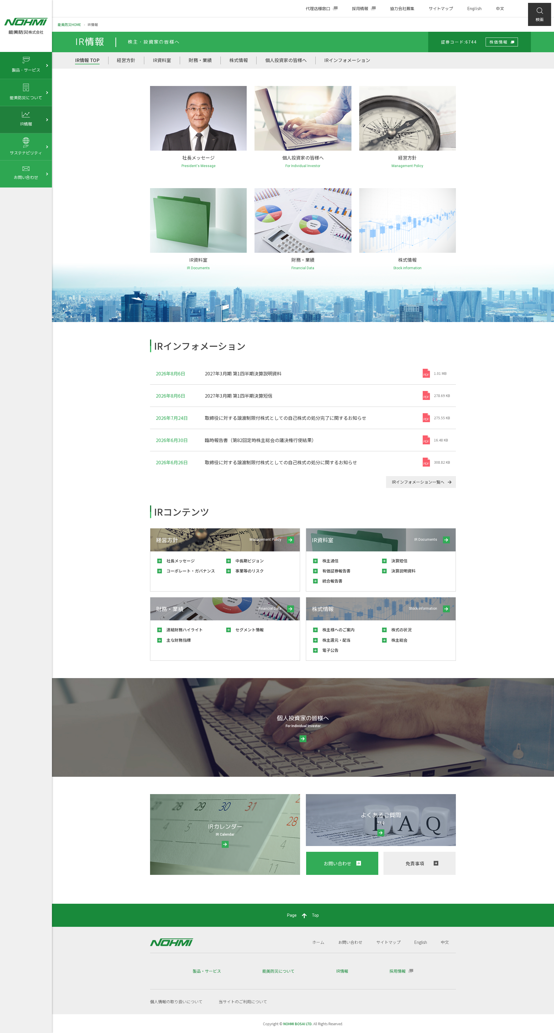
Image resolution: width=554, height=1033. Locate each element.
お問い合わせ (350, 942)
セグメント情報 (285, 219)
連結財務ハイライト (289, 211)
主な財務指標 (283, 227)
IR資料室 (162, 60)
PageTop (303, 915)
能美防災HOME (69, 24)
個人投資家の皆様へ (286, 60)
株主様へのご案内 (391, 211)
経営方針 (126, 60)
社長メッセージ (389, 108)
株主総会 (383, 236)
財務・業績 (200, 60)
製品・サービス (207, 971)
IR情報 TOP (87, 60)
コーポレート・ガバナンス (399, 125)
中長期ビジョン (389, 117)
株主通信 (174, 211)
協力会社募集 (402, 8)
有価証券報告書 (180, 227)
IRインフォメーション (347, 60)
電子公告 (383, 244)
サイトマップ (441, 8)
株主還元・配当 (389, 227)
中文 (500, 8)
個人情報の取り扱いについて (176, 1001)
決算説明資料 (178, 236)
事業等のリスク (389, 133)
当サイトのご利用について (243, 1001)
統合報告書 (176, 244)
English (474, 8)
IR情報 (342, 971)
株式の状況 (385, 219)
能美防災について (278, 971)
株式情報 (238, 60)
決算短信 (174, 219)
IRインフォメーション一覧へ (418, 482)
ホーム (318, 942)
